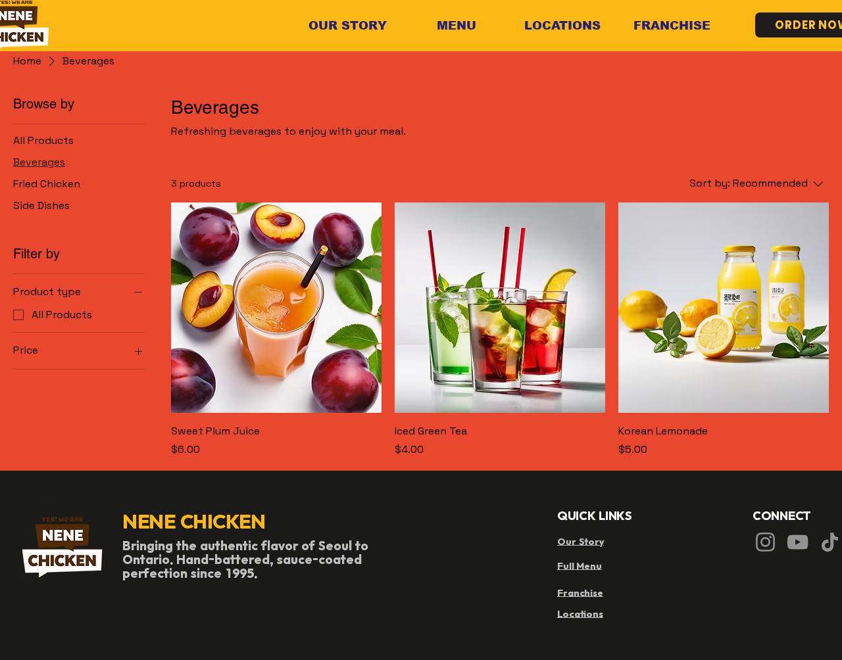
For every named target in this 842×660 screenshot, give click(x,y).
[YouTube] (797, 542)
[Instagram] (765, 542)
